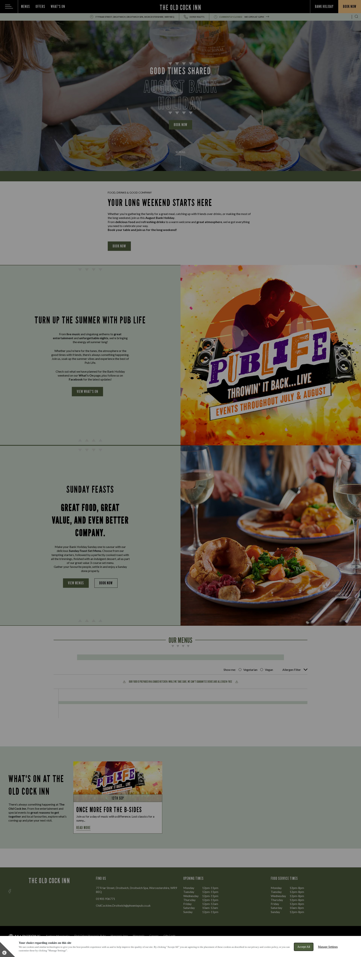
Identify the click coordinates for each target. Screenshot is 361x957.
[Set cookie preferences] (7, 949)
